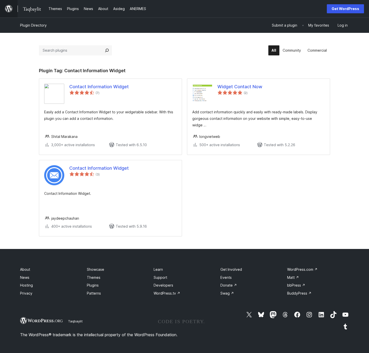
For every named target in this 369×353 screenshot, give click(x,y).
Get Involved (231, 269)
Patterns (94, 293)
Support (160, 277)
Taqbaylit (75, 321)
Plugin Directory (33, 25)
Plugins (93, 285)
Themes (93, 277)
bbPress (296, 285)
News (24, 277)
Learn (158, 269)
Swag (227, 293)
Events (226, 277)
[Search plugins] (107, 50)
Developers (163, 285)
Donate (228, 285)
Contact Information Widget (99, 86)
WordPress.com (302, 269)
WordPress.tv (167, 293)
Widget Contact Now (239, 86)
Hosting (26, 285)
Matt (293, 277)
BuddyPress (299, 293)
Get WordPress (345, 9)
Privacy (26, 293)
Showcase (95, 269)
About (25, 269)
